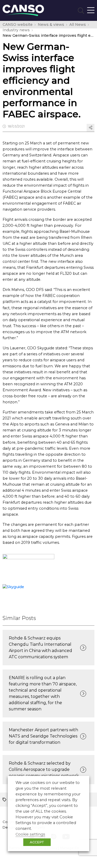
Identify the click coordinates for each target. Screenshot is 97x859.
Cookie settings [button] (30, 834)
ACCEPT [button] (37, 842)
